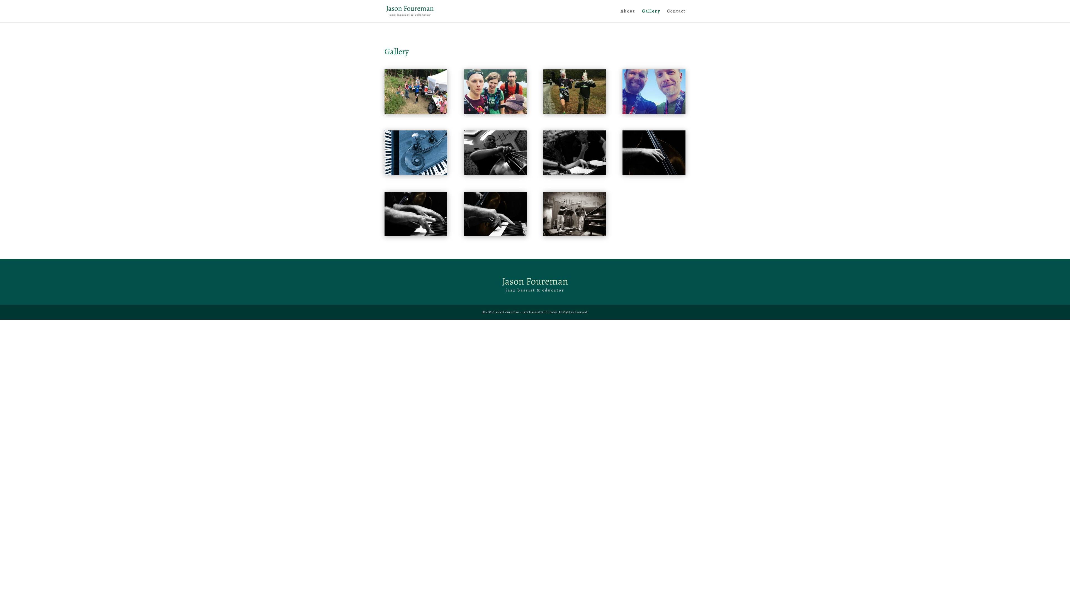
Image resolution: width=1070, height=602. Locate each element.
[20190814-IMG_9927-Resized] (416, 234)
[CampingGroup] (416, 112)
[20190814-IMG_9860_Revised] (495, 173)
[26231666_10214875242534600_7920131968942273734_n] (574, 112)
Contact (676, 11)
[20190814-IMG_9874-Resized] (653, 173)
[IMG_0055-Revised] (416, 173)
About (628, 11)
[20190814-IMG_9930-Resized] (495, 234)
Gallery (651, 11)
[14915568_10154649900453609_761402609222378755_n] (653, 112)
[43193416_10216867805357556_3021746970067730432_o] (495, 112)
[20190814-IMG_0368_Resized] (574, 173)
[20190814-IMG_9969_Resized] (574, 234)
